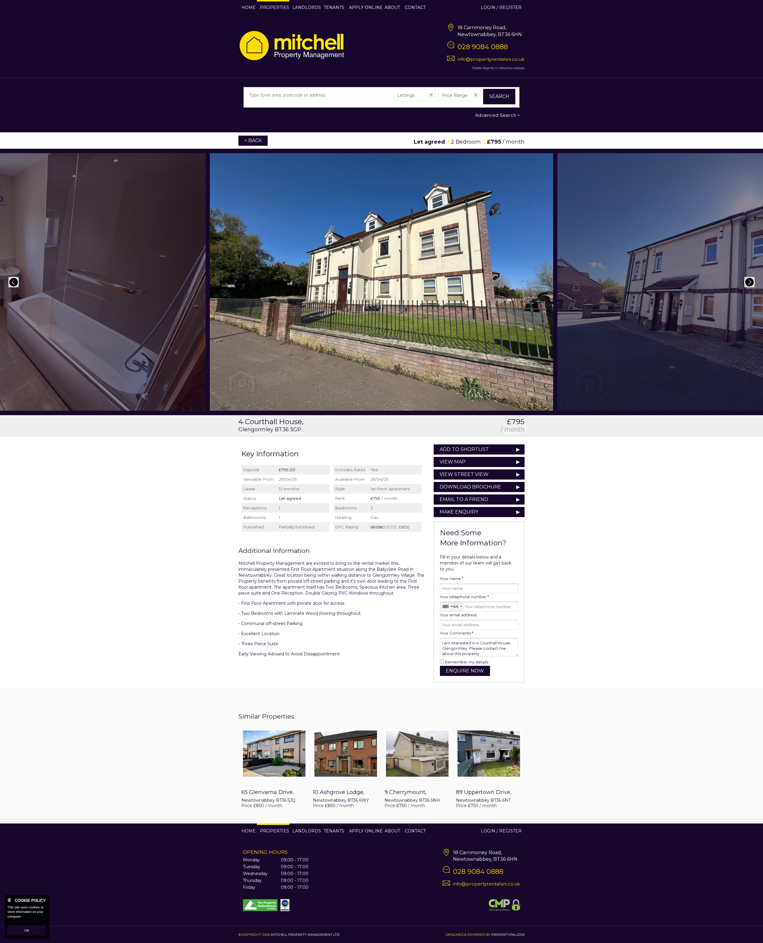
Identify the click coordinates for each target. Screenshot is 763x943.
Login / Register (501, 7)
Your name (451, 578)
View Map (453, 462)
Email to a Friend (464, 499)
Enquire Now (465, 671)
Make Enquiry (459, 512)
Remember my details (466, 662)
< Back (253, 140)
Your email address (458, 615)
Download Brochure (470, 487)
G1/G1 (403, 527)
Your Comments (456, 633)
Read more (15, 921)
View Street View (464, 474)
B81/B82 (377, 527)
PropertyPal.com (508, 935)
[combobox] (452, 606)
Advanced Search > (497, 115)
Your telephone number (464, 597)
